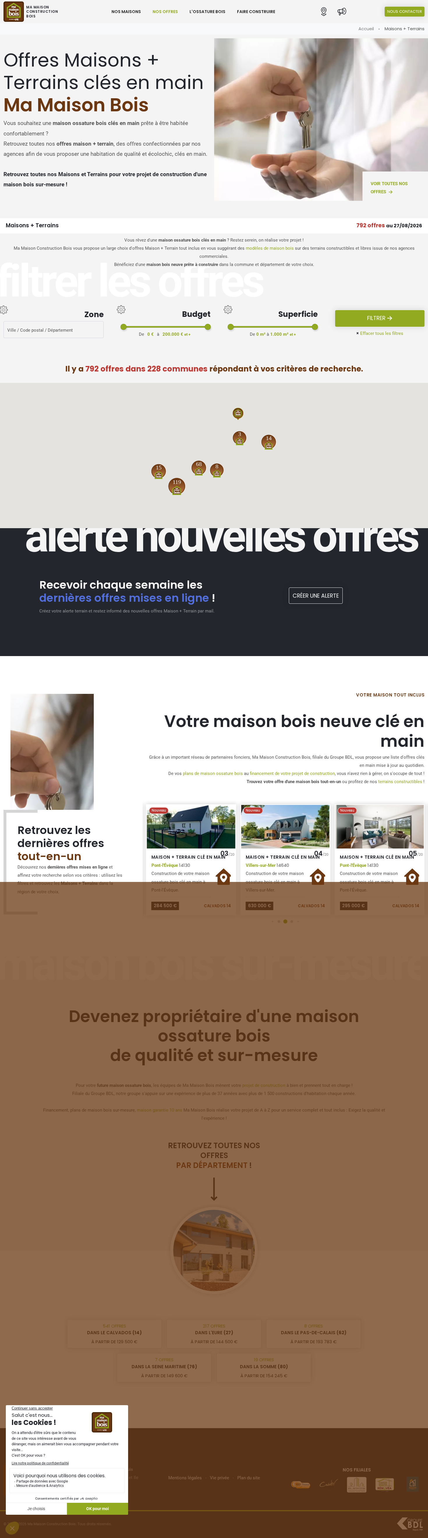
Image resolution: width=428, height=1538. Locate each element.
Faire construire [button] (256, 12)
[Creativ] (301, 1484)
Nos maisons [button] (126, 12)
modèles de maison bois (270, 248)
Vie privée (219, 1477)
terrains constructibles (400, 781)
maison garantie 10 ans (159, 1110)
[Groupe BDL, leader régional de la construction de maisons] (410, 1524)
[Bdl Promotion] (329, 1484)
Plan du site (248, 1477)
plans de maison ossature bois (213, 773)
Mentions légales (185, 1477)
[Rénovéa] (356, 1484)
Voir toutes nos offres (389, 187)
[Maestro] (384, 1484)
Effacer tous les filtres (379, 333)
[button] (324, 12)
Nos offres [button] (165, 12)
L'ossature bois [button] (207, 12)
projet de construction (263, 1085)
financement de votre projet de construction (292, 773)
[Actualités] (342, 12)
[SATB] (412, 1484)
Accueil (366, 29)
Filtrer (377, 318)
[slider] (124, 327)
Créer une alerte (316, 596)
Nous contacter (404, 11)
